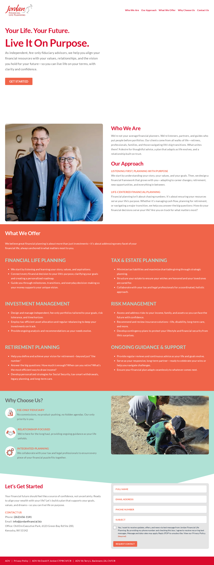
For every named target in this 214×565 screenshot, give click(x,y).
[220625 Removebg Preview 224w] (18, 5)
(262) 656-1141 (23, 516)
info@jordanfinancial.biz (27, 521)
